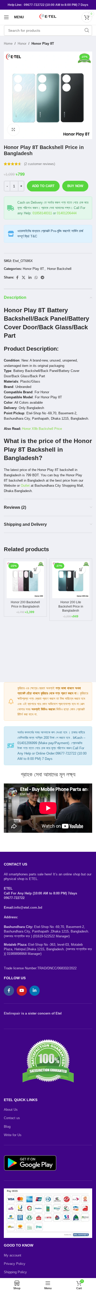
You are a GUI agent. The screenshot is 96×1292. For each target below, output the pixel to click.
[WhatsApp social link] (36, 277)
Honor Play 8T (42, 43)
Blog (7, 1127)
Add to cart (43, 186)
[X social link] (23, 277)
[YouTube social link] (22, 991)
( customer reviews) (39, 164)
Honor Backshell (59, 269)
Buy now (75, 186)
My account (12, 1255)
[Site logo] (48, 17)
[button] (35, 569)
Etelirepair (12, 1013)
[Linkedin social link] (30, 277)
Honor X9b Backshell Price (42, 429)
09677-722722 (14, 898)
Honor (22, 43)
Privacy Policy (14, 1264)
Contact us (12, 1118)
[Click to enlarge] (13, 129)
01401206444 (67, 213)
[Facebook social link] (17, 277)
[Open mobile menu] (6, 17)
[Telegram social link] (42, 277)
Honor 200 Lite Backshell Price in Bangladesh (70, 606)
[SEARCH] (86, 30)
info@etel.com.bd (28, 907)
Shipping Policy (15, 1272)
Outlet (25, 485)
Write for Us (13, 1135)
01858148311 (42, 213)
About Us (11, 1109)
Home (8, 43)
